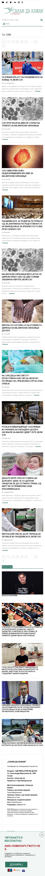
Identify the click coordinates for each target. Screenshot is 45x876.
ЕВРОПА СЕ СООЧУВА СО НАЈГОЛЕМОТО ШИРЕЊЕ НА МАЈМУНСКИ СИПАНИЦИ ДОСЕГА (22, 328)
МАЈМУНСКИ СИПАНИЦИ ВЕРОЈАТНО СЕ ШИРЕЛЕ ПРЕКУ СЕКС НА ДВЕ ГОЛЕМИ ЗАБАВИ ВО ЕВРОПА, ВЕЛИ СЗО (22, 277)
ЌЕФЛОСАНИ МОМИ (9, 595)
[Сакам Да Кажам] (22, 16)
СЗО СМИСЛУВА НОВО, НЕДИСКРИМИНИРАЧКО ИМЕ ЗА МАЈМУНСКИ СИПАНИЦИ (17, 173)
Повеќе (37, 91)
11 (35, 42)
